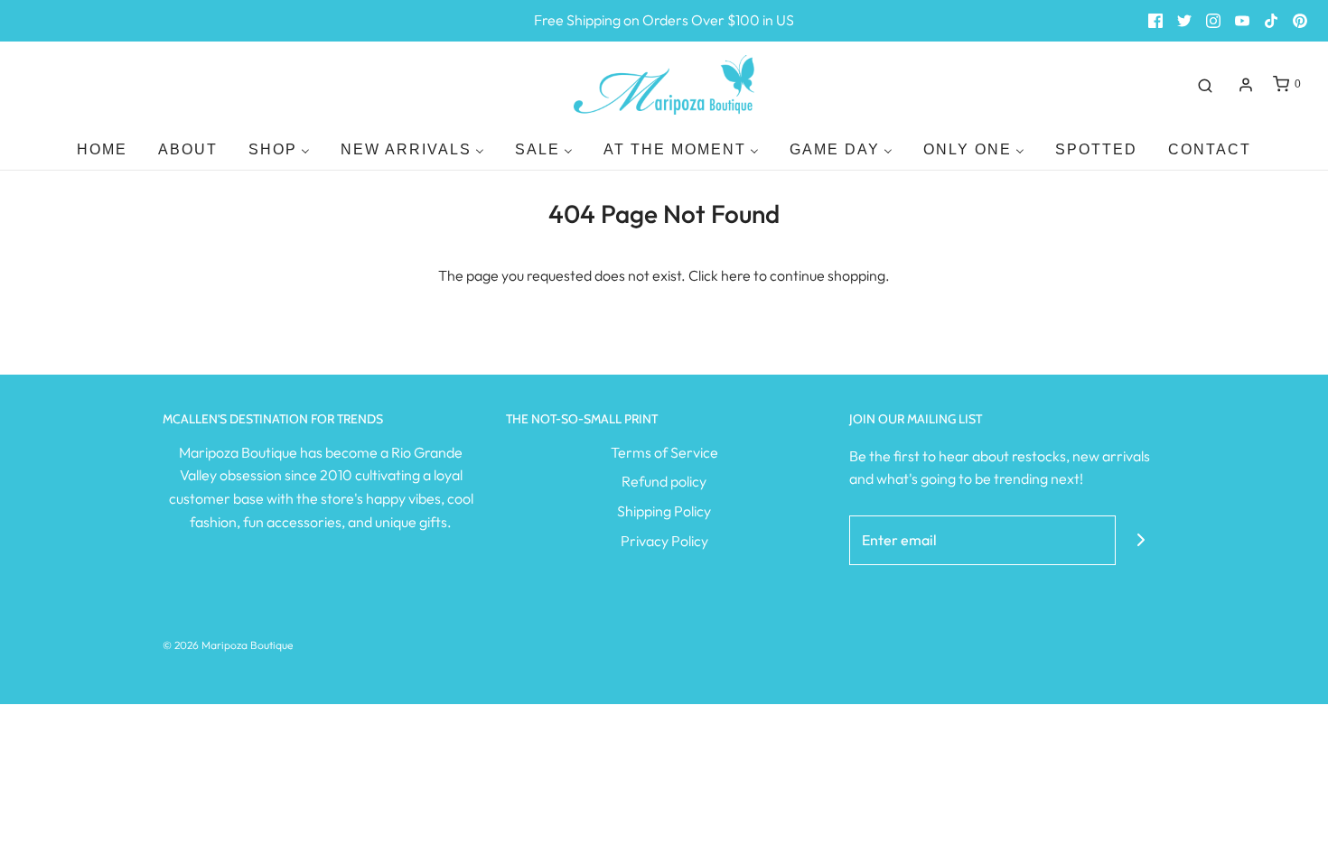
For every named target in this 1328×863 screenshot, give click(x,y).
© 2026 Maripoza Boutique (228, 645)
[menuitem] (102, 149)
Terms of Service (664, 452)
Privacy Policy (664, 541)
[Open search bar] (1205, 85)
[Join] (1140, 540)
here (736, 275)
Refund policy (664, 481)
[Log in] (1246, 85)
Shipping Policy (664, 511)
